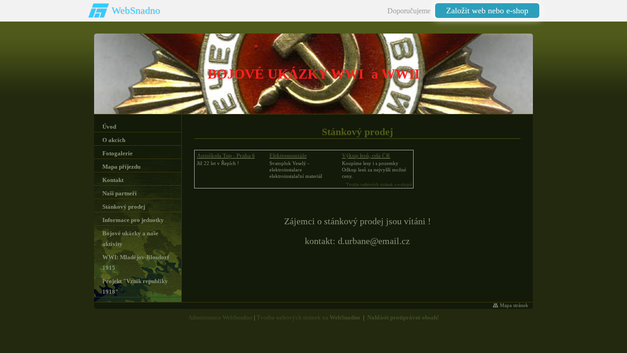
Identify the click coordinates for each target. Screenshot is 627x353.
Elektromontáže (288, 156)
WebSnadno (136, 10)
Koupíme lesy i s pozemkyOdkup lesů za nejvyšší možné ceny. (374, 169)
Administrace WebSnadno (220, 317)
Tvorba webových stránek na (308, 317)
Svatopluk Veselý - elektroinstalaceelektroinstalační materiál (295, 169)
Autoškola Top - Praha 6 (226, 156)
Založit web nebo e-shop (487, 10)
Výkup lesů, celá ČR (366, 156)
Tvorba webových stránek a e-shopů (379, 184)
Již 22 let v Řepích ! (218, 163)
